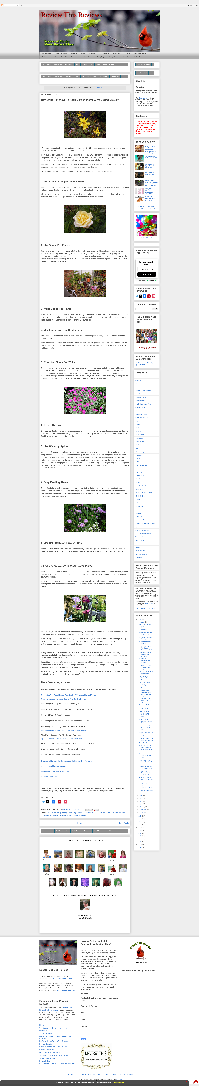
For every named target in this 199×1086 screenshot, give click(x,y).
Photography (113, 64)
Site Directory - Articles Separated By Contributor (57, 1064)
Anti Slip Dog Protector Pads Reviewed (150, 198)
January (142, 812)
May (141, 801)
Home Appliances (141, 465)
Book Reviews (46, 64)
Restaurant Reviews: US (143, 520)
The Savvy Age (46, 57)
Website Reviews (141, 554)
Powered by (142, 281)
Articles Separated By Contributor (132, 57)
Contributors (143, 98)
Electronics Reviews (142, 428)
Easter (137, 424)
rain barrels (45, 815)
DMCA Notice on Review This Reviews (53, 1041)
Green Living (139, 452)
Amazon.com (149, 603)
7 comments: (77, 809)
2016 (139, 841)
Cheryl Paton (113, 57)
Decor (77, 64)
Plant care (110, 813)
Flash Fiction (139, 435)
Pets (83, 76)
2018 (139, 836)
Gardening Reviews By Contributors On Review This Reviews (66, 761)
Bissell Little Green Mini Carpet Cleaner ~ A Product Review (151, 183)
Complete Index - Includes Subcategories (105, 831)
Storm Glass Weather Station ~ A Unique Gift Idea (146, 733)
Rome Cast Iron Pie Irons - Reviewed (145, 767)
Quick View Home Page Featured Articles (119, 1074)
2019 (139, 833)
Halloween (138, 455)
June (141, 798)
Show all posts (101, 88)
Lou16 (128, 53)
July (141, 795)
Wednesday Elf (93, 53)
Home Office (139, 472)
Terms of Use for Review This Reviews (53, 1055)
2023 (139, 822)
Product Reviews (47, 76)
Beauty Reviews (47, 68)
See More (45, 80)
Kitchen (137, 482)
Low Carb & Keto (141, 486)
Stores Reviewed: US (142, 530)
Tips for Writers (104, 76)
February (143, 809)
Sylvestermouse (61, 53)
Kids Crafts (139, 479)
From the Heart (115, 76)
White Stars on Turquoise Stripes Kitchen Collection (145, 692)
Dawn (83, 53)
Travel (105, 64)
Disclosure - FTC (45, 1031)
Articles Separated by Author (92, 1074)
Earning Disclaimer (46, 1044)
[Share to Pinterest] (92, 810)
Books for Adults (140, 397)
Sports (89, 76)
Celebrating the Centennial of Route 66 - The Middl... (145, 713)
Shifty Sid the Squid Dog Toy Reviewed (150, 165)
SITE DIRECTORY (142, 73)
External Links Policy (47, 1050)
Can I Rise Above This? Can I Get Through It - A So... (146, 785)
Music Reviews (69, 64)
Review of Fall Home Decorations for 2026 (146, 727)
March (142, 807)
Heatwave (102, 813)
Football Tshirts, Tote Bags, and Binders (146, 739)
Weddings (138, 557)
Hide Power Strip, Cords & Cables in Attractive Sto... (145, 762)
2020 (139, 830)
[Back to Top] (195, 1082)
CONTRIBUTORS (47, 53)
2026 (139, 619)
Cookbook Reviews (141, 414)
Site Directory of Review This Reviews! (53, 1028)
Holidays (76, 76)
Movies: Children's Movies (144, 493)
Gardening (85, 64)
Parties (137, 499)
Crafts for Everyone (141, 417)
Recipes (98, 64)
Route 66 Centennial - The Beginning (146, 791)
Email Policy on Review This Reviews (53, 1047)
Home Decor (139, 469)
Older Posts (123, 823)
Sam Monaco (88, 57)
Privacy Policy (44, 1061)
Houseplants (139, 475)
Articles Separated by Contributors (81, 831)
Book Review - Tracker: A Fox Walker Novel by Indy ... (145, 699)
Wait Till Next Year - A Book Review (146, 672)
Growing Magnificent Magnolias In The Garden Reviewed (64, 699)
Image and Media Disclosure (49, 1052)
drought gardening (60, 813)
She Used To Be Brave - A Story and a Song (144, 706)
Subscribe (146, 274)
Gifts (92, 64)
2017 (139, 839)
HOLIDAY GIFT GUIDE (146, 237)
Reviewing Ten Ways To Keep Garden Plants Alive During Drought (80, 99)
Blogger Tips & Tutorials (143, 390)
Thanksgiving (139, 537)
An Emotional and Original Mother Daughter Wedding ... (146, 748)
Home (80, 823)
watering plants (67, 815)
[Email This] (86, 810)
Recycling (138, 516)
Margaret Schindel (61, 57)
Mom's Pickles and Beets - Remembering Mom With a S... (145, 627)
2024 (139, 819)
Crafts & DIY (68, 76)
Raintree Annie (75, 57)
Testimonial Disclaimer (47, 1058)
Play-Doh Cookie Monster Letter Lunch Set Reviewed (144, 685)
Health (95, 76)
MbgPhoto (74, 53)
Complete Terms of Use (62, 978)
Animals (138, 377)
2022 (139, 824)
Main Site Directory (47, 831)
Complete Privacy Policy (66, 990)
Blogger (119, 1080)
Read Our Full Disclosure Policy (145, 608)
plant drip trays (120, 813)
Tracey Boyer (101, 57)
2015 (139, 844)
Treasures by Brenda (140, 53)
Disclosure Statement (118, 1082)
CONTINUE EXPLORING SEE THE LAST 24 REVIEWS (146, 207)
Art (136, 383)
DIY (136, 421)
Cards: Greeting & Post (143, 404)
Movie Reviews (57, 64)
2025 (139, 816)
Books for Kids (140, 400)
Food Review (139, 438)
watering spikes (80, 815)
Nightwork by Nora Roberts (149, 173)
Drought (50, 813)
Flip (97, 810)
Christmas (138, 411)
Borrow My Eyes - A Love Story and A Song (145, 667)
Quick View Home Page (62, 831)
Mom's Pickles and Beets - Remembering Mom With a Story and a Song (151, 149)
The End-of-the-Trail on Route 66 (151, 157)
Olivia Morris (117, 53)
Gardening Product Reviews (87, 813)
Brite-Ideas (106, 53)
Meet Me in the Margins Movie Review (144, 678)
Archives (138, 380)
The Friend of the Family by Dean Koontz (145, 755)
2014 (139, 847)
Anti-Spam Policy (45, 1033)
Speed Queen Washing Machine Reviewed (145, 721)
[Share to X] (88, 810)
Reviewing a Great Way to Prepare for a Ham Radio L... (146, 779)
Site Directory (75, 1074)
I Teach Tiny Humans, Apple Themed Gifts (145, 772)
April (141, 804)
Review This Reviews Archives (145, 523)
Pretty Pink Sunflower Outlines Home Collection (150, 191)
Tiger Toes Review (145, 743)
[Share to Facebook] (90, 810)
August (142, 622)
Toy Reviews (58, 76)
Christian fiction (140, 407)
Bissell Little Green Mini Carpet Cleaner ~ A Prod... (146, 648)
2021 (139, 827)
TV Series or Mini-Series (143, 533)
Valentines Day (140, 550)
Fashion (138, 431)
